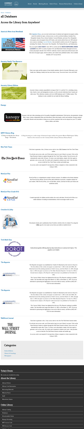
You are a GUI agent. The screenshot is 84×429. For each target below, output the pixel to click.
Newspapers (8, 355)
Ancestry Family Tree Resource (11, 61)
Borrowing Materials (8, 389)
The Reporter (5, 262)
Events (35, 4)
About (30, 4)
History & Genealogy (10, 353)
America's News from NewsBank (12, 32)
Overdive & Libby (7, 210)
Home (2, 12)
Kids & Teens (53, 4)
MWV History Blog (7, 133)
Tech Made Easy (6, 240)
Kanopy (3, 105)
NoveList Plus (5, 174)
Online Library (78, 4)
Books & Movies (9, 351)
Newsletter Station (7, 399)
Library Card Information (9, 386)
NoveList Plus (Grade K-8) (10, 192)
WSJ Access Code (7, 426)
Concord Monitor (47, 42)
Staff (3, 396)
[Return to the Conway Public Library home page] (11, 5)
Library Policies (6, 383)
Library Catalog (6, 409)
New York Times (6, 147)
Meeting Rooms (43, 4)
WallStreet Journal (7, 318)
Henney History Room (65, 4)
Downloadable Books (8, 416)
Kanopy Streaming (7, 419)
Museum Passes (6, 393)
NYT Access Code (7, 422)
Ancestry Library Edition (9, 85)
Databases (8, 12)
